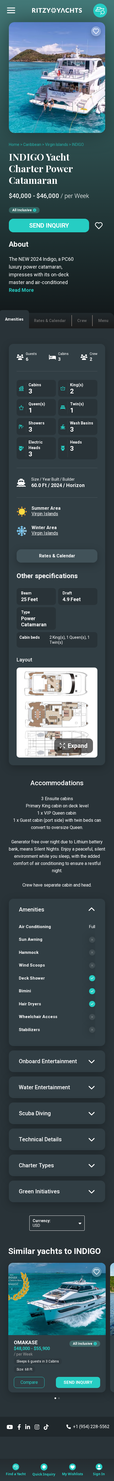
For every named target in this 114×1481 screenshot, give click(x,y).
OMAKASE (26, 1342)
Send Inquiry (49, 225)
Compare (29, 1382)
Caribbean (32, 144)
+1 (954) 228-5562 (91, 1426)
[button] (55, 1398)
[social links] (10, 1426)
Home (14, 144)
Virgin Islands (56, 144)
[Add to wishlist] (96, 31)
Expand (77, 745)
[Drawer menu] (11, 10)
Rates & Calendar (57, 555)
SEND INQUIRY (78, 1382)
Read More (21, 290)
